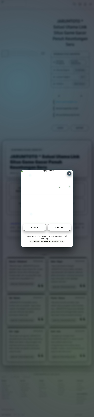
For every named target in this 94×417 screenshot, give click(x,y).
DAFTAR (59, 227)
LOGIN (34, 227)
